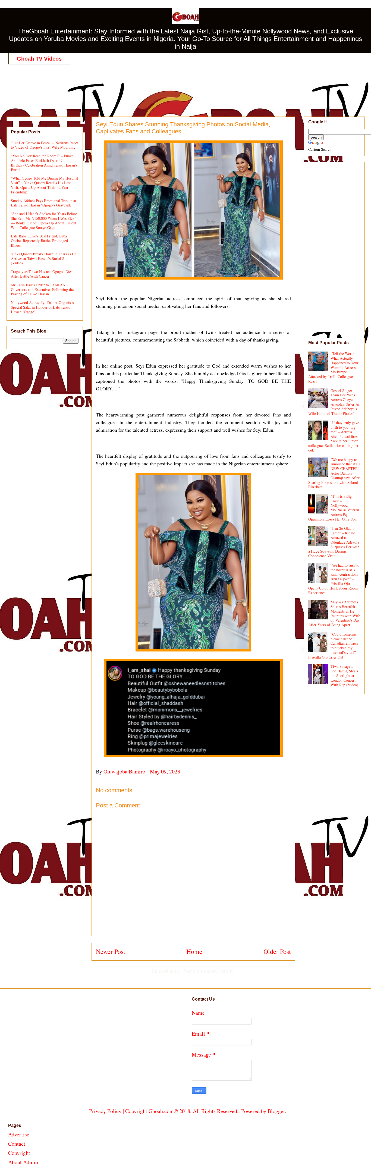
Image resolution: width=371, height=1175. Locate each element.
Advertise (18, 1134)
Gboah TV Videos (39, 59)
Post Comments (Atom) (208, 971)
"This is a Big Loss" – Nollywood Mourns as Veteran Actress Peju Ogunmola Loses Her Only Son (333, 508)
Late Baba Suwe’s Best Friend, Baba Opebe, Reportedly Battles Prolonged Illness (39, 240)
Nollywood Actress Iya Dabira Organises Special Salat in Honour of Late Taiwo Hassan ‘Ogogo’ (42, 307)
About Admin (23, 1162)
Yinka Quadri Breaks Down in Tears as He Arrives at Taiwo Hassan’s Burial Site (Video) (43, 258)
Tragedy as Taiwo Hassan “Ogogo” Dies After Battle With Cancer (41, 274)
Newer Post (110, 951)
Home (194, 951)
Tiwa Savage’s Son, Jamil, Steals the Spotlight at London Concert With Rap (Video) (344, 675)
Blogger (276, 1111)
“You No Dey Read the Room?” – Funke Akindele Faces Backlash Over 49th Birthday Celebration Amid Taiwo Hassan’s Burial (44, 162)
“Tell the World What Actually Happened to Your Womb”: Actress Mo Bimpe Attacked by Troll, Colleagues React (333, 367)
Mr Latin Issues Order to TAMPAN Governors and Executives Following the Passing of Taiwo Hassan (42, 289)
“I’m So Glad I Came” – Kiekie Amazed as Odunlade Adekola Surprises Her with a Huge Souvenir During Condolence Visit (334, 542)
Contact (16, 1143)
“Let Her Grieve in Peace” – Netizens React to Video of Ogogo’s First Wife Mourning (44, 145)
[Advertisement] (188, 85)
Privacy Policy (105, 1111)
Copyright (19, 1153)
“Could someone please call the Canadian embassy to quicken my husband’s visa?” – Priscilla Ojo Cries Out (333, 646)
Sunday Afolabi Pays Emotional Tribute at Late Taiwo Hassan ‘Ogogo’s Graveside (43, 203)
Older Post (277, 951)
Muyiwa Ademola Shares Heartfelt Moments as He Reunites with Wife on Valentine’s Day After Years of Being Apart (334, 613)
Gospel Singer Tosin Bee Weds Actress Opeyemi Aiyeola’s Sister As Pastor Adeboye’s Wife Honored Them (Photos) (334, 402)
